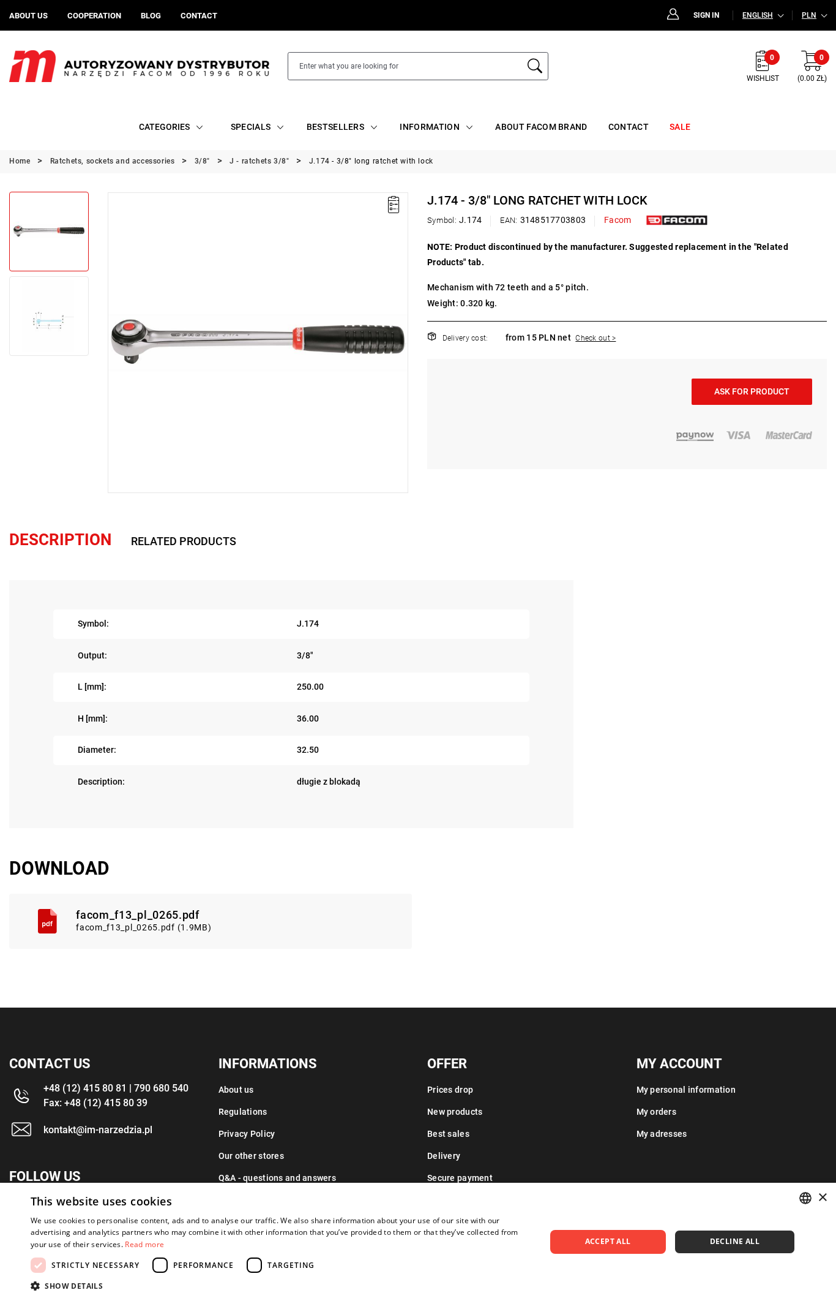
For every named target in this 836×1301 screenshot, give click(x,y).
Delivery (443, 1156)
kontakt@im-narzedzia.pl (97, 1130)
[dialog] (418, 1242)
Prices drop (450, 1090)
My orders (656, 1112)
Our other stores (251, 1156)
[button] (116, 342)
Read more (144, 1244)
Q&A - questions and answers (277, 1178)
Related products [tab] (183, 541)
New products (454, 1112)
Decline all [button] (734, 1241)
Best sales (448, 1134)
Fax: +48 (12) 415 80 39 (95, 1103)
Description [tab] (60, 539)
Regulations (242, 1112)
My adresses (661, 1134)
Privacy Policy (246, 1134)
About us (236, 1090)
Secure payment (460, 1178)
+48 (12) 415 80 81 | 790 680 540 (115, 1088)
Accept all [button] (608, 1241)
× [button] (822, 1197)
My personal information (686, 1090)
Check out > (595, 338)
